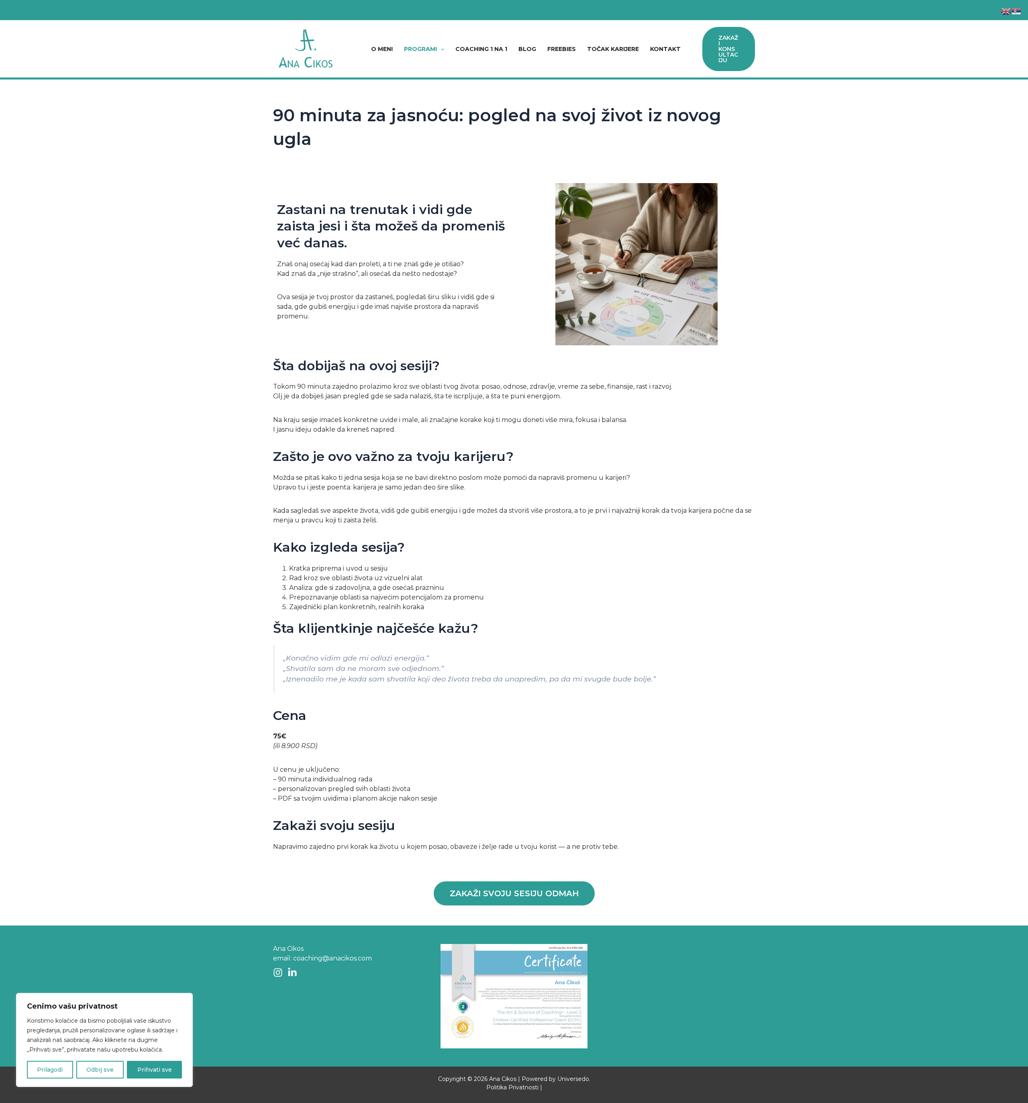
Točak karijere (613, 49)
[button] (514, 893)
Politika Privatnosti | (514, 1087)
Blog (527, 49)
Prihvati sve (154, 1069)
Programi (420, 49)
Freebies (561, 49)
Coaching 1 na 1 (481, 49)
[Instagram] (278, 972)
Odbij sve (100, 1069)
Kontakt (665, 49)
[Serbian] (1017, 10)
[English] (1006, 10)
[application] (440, 49)
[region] (104, 1040)
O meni (382, 49)
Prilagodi (50, 1069)
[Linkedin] (292, 972)
